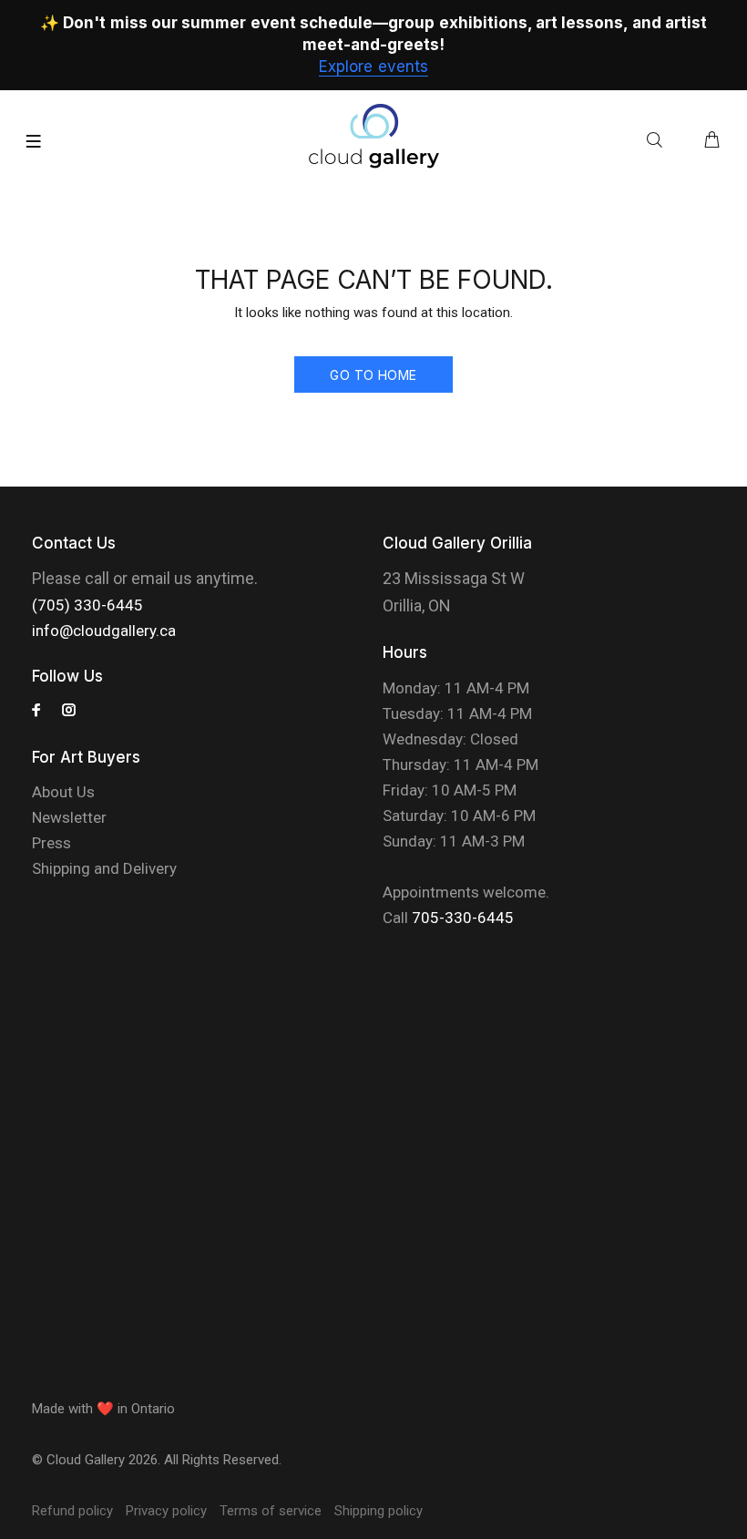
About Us (63, 792)
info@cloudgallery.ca (104, 630)
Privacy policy (166, 1511)
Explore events (373, 66)
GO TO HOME (373, 375)
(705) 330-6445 (87, 605)
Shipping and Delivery (104, 868)
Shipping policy (378, 1511)
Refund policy (72, 1511)
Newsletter (69, 817)
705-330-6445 (463, 917)
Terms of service (271, 1511)
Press (51, 843)
